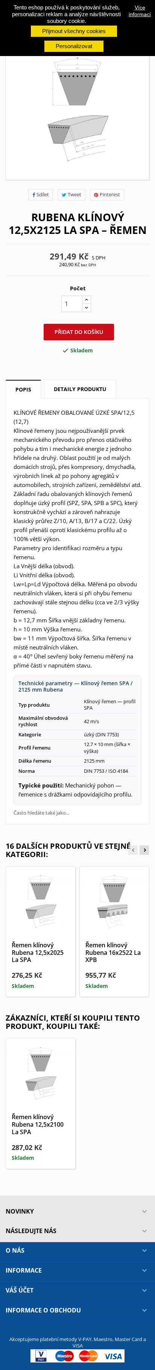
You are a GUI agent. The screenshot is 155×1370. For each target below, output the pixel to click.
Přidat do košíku (79, 331)
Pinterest (110, 194)
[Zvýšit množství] (86, 300)
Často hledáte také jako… (42, 813)
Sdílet (42, 194)
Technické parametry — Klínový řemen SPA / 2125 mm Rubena (75, 686)
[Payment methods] (77, 1355)
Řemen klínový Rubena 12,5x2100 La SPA (38, 1124)
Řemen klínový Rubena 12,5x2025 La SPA (38, 952)
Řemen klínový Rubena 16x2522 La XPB (113, 952)
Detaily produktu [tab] (80, 389)
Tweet (74, 194)
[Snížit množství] (86, 307)
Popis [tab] (23, 389)
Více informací (140, 11)
